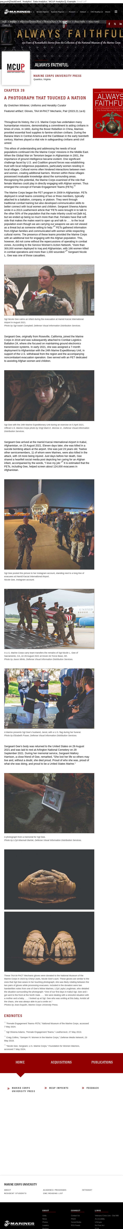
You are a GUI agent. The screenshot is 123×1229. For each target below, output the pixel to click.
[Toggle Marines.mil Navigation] (116, 11)
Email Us (81, 1)
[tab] (20, 1063)
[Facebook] (109, 24)
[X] (115, 24)
